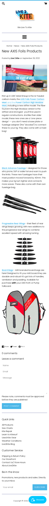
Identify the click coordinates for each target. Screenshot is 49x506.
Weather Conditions (11, 440)
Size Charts (7, 428)
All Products (7, 424)
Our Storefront (9, 459)
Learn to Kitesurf (9, 434)
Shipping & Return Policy (13, 456)
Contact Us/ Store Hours (14, 462)
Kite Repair (7, 431)
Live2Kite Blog (8, 444)
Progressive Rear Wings (13, 223)
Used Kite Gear (9, 437)
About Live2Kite (9, 465)
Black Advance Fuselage (14, 168)
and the (23, 102)
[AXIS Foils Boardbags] (24, 334)
